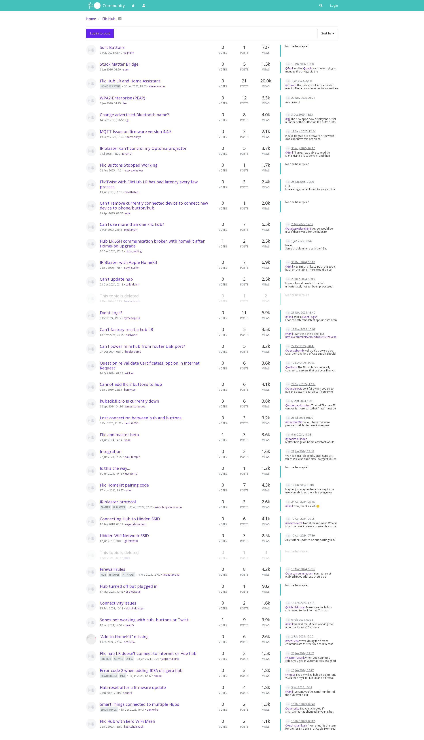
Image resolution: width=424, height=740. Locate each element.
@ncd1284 (292, 641)
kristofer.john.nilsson (168, 507)
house (158, 675)
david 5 (129, 625)
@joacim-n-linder (296, 439)
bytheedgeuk (132, 318)
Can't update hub (116, 279)
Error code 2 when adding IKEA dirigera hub (141, 670)
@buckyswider (294, 228)
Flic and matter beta (119, 434)
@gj (287, 119)
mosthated (131, 192)
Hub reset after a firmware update (133, 687)
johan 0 (126, 153)
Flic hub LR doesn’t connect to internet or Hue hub (148, 653)
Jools (127, 557)
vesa (128, 440)
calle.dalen (132, 284)
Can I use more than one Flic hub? (132, 224)
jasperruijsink (170, 658)
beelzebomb (132, 301)
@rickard (291, 85)
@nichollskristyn (295, 607)
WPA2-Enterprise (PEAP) (122, 98)
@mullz (307, 68)
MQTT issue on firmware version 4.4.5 (135, 131)
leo (125, 103)
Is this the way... (115, 468)
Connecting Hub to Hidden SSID (130, 518)
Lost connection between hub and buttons (141, 417)
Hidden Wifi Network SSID (124, 535)
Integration (110, 451)
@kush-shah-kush (296, 725)
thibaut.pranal (171, 574)
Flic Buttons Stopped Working (128, 165)
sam (126, 69)
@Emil (289, 68)
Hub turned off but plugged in (128, 586)
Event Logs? (111, 312)
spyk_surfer (131, 267)
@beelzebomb (294, 350)
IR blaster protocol (118, 501)
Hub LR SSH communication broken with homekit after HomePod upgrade (152, 243)
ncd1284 (129, 642)
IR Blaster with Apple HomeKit (128, 262)
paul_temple (132, 456)
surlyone (131, 335)
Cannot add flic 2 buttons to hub (131, 384)
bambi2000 (131, 423)
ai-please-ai (133, 591)
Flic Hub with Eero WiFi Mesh (127, 721)
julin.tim (129, 52)
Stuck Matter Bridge (119, 64)
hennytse (130, 389)
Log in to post (100, 33)
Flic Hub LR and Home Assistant (130, 81)
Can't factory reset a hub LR (126, 329)
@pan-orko (292, 708)
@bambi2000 (293, 422)
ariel (128, 490)
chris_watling (134, 251)
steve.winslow (134, 170)
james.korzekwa (135, 406)
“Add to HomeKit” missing (124, 636)
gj (128, 120)
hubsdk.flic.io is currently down (129, 401)
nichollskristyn (134, 608)
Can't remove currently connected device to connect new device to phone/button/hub (154, 205)
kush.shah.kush (134, 726)
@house (290, 675)
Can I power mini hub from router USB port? (142, 346)
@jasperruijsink (295, 658)
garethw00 (131, 541)
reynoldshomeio (135, 524)
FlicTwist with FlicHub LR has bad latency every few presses (149, 184)
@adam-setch (294, 523)
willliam (129, 373)
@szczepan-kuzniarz (298, 405)
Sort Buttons (112, 47)
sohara (127, 692)
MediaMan (130, 229)
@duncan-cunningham (299, 573)
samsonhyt (134, 137)
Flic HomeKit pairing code (124, 485)
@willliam (291, 367)
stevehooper (157, 86)
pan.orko (152, 709)
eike (127, 213)
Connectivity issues (118, 603)
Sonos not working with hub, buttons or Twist (144, 619)
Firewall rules (112, 569)
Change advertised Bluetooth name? (134, 114)
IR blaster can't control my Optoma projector (143, 148)
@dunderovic (293, 388)
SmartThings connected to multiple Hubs (139, 704)
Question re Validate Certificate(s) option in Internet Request (150, 365)
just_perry (131, 473)
